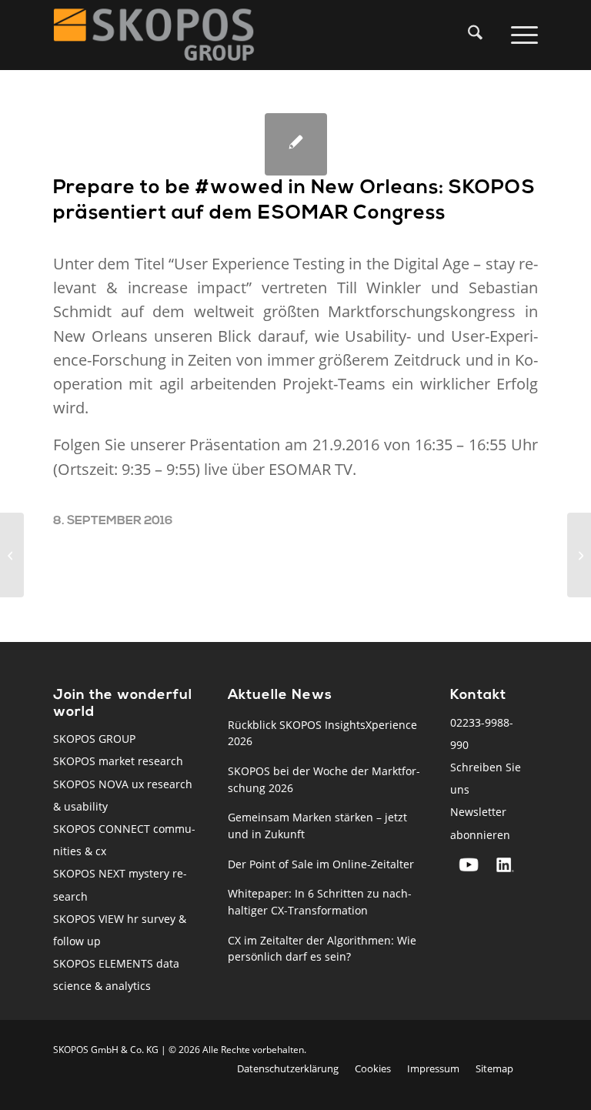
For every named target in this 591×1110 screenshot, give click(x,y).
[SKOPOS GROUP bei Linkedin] (505, 865)
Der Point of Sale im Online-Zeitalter (321, 864)
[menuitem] (479, 34)
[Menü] (521, 34)
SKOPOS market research (118, 761)
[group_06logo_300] (154, 34)
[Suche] (472, 34)
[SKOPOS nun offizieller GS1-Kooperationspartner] (12, 555)
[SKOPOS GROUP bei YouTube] (468, 865)
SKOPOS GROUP (94, 738)
